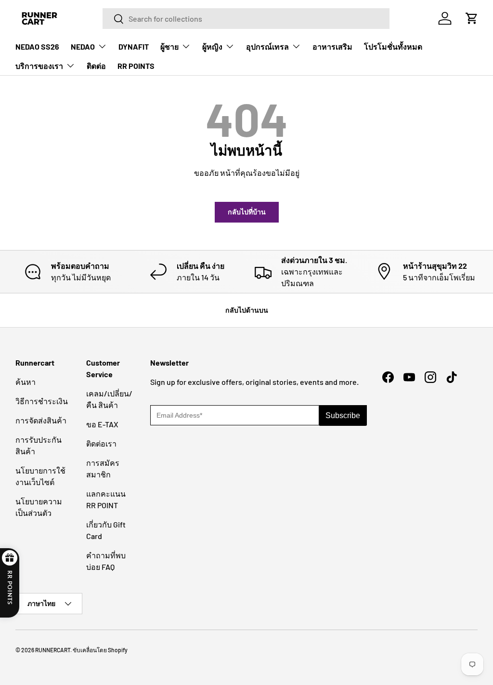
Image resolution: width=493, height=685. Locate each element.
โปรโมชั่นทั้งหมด (393, 46)
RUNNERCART (52, 649)
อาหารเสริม (332, 46)
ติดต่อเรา (101, 443)
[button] (471, 18)
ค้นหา (25, 381)
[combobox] (246, 18)
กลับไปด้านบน (246, 310)
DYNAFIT (133, 46)
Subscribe (342, 415)
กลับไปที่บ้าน (247, 212)
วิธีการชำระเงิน (41, 401)
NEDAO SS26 (37, 46)
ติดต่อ (96, 65)
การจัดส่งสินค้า (40, 420)
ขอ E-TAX (102, 424)
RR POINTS (136, 65)
